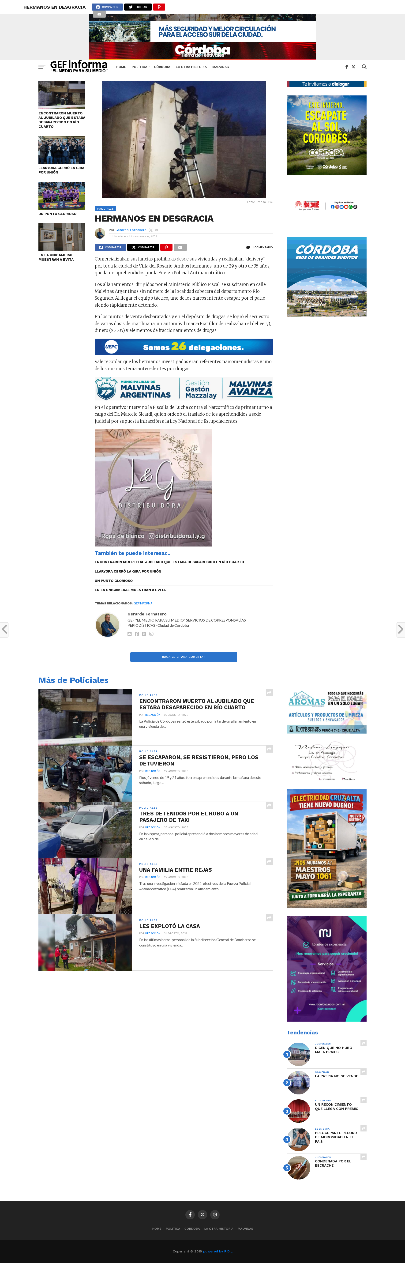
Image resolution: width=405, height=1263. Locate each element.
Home (121, 67)
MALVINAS (220, 67)
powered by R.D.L (217, 1251)
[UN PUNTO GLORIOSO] (61, 208)
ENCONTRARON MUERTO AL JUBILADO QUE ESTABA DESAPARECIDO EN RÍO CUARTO (61, 119)
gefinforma (143, 603)
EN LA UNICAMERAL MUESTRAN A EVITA (56, 257)
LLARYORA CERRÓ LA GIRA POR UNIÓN (61, 170)
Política (139, 67)
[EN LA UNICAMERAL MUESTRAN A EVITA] (61, 249)
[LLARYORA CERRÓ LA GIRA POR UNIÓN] (61, 162)
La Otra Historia (191, 67)
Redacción (153, 714)
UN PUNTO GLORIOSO (57, 214)
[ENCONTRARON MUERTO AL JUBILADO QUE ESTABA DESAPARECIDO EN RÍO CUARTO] (61, 108)
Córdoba (162, 67)
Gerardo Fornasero (131, 230)
